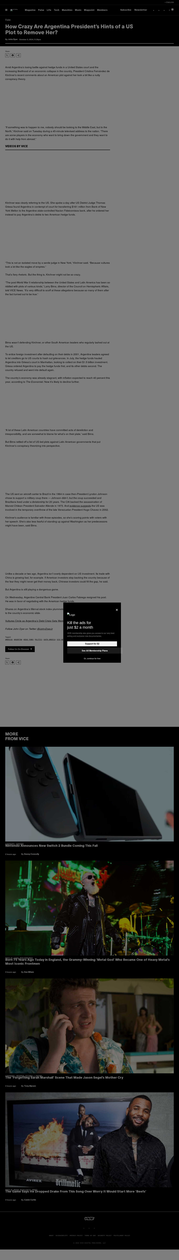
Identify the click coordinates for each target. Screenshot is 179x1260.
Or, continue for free (92, 658)
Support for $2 (92, 644)
